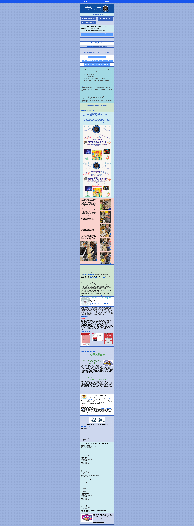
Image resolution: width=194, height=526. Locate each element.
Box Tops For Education (98, 522)
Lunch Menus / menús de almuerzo (97, 56)
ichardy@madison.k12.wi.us (86, 429)
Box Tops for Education (98, 514)
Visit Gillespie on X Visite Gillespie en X (88, 23)
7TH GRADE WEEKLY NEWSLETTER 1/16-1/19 (89, 108)
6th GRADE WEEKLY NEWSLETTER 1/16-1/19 (89, 107)
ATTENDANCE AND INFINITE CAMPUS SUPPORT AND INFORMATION (97, 64)
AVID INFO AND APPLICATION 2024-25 (88, 351)
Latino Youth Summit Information (88, 274)
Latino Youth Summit (106, 290)
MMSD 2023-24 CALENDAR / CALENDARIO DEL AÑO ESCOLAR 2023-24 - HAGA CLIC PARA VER (97, 34)
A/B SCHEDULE (90, 46)
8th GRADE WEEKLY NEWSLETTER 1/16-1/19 (89, 110)
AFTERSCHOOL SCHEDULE (86, 426)
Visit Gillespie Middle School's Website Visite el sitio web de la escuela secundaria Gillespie (105, 19)
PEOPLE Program (85, 316)
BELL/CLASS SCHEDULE (97, 42)
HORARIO (97, 46)
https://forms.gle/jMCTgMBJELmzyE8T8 (97, 277)
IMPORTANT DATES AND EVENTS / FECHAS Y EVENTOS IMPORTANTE (97, 38)
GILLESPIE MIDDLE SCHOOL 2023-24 (97, 39)
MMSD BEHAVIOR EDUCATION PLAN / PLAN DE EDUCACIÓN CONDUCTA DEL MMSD (97, 60)
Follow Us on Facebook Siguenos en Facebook (88, 19)
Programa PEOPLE (85, 331)
